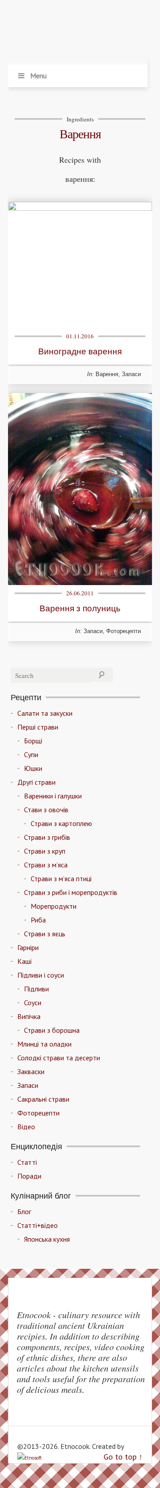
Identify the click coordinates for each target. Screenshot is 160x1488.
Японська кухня (47, 1239)
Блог (24, 1211)
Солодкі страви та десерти (58, 1057)
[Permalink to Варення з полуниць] (80, 582)
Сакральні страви (43, 1099)
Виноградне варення (80, 351)
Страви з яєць (44, 933)
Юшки (33, 768)
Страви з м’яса (46, 864)
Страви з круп (44, 850)
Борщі (33, 740)
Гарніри (28, 947)
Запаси (131, 374)
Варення (107, 374)
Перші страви (37, 726)
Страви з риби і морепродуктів (70, 892)
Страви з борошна (52, 1030)
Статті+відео (37, 1225)
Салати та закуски (44, 713)
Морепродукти (53, 906)
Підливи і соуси (40, 975)
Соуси (32, 1002)
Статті (27, 1162)
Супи (31, 754)
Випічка (28, 1016)
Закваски (30, 1071)
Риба (38, 919)
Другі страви (36, 782)
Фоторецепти (123, 631)
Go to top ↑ (123, 1457)
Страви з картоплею (61, 823)
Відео (26, 1126)
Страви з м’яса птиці (61, 878)
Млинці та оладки (44, 1043)
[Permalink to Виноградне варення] (80, 208)
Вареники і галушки (53, 795)
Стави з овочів (46, 809)
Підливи (36, 988)
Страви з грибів (47, 837)
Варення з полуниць (80, 608)
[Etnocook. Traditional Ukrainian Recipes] (78, 31)
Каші (24, 961)
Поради (29, 1175)
